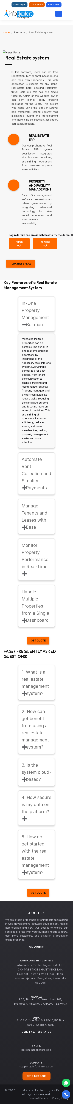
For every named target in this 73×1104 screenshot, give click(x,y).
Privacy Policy (60, 1098)
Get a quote (37, 4)
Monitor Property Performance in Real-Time (35, 559)
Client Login (19, 4)
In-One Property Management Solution (35, 314)
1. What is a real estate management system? (35, 682)
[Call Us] (66, 1094)
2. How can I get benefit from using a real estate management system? (35, 729)
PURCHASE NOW (20, 263)
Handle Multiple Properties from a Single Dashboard (35, 606)
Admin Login (19, 243)
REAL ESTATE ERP (39, 138)
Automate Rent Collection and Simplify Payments (36, 473)
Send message (36, 1076)
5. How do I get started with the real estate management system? (35, 854)
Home (6, 32)
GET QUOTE (38, 640)
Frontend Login (45, 243)
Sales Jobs (53, 4)
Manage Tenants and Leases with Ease (34, 516)
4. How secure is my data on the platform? (36, 808)
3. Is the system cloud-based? (36, 772)
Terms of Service (38, 1098)
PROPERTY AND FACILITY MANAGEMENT (40, 185)
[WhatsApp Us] (66, 1083)
